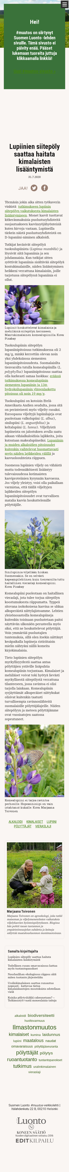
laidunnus (51, 1034)
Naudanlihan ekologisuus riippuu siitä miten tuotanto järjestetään (32, 976)
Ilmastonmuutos (34, 1027)
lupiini (52, 822)
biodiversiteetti (41, 1015)
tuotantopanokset (50, 1060)
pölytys (46, 1053)
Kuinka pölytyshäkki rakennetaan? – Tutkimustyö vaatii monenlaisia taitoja (32, 999)
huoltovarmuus (35, 1020)
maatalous (33, 1040)
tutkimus (22, 1066)
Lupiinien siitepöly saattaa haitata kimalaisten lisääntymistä (29, 958)
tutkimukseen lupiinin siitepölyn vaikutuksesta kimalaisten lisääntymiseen (31, 211)
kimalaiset (34, 822)
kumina (36, 1034)
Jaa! (23, 188)
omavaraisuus (22, 1046)
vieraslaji (43, 826)
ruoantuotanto (22, 1059)
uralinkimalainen (44, 1066)
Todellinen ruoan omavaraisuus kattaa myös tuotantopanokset (32, 967)
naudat (50, 1041)
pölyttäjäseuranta (46, 1046)
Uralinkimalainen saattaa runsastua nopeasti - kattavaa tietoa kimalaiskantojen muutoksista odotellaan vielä (34, 987)
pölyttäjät (22, 826)
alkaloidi (16, 822)
